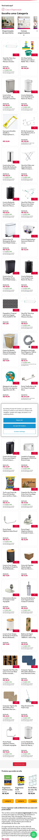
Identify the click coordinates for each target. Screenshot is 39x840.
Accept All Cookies (19, 426)
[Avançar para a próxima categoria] (35, 24)
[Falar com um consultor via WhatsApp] (33, 834)
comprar (8, 801)
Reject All (19, 420)
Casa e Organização (13, 10)
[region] (19, 420)
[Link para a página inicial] (3, 9)
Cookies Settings (19, 431)
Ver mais (5, 839)
